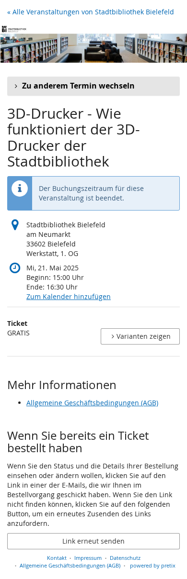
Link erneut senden (93, 541)
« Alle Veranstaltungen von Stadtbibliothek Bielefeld (90, 11)
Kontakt (57, 557)
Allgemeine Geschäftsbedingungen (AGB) (92, 402)
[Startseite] (93, 43)
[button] (93, 86)
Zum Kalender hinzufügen (68, 296)
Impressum (88, 557)
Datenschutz (125, 557)
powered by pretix (152, 565)
